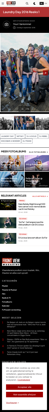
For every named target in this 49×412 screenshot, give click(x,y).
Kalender (6, 306)
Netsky (21, 200)
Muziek (5, 286)
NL (42, 3)
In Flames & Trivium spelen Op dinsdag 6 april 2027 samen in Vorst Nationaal (26, 347)
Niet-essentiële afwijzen (24, 394)
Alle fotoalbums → (38, 152)
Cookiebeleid (23, 380)
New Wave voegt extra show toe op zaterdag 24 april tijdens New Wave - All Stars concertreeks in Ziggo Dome (26, 333)
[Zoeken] (27, 3)
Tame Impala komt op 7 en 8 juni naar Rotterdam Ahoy (22, 353)
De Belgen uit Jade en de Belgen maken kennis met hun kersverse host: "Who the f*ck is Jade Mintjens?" (26, 324)
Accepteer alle (24, 387)
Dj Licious (22, 219)
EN (46, 3)
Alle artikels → (40, 196)
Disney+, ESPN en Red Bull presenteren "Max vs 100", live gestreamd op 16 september (27, 340)
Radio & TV (6, 298)
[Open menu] (3, 3)
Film (3, 294)
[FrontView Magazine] (11, 262)
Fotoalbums (7, 302)
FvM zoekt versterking (11, 310)
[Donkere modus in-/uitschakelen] (34, 3)
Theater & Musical (9, 290)
